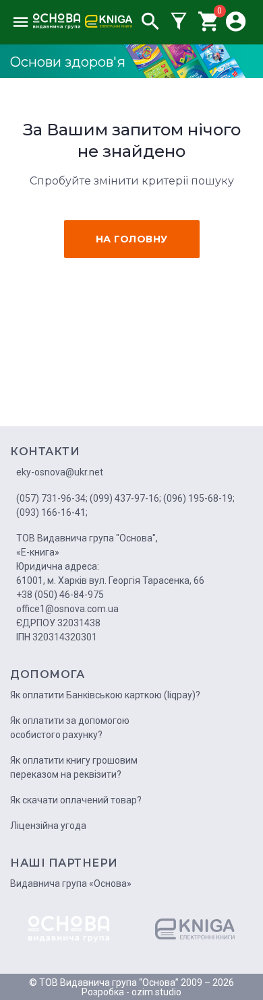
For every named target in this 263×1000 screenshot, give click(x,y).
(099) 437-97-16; (125, 498)
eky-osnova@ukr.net (59, 472)
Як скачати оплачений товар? (76, 800)
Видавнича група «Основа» (71, 883)
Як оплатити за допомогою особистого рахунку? (69, 727)
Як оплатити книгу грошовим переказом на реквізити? (74, 767)
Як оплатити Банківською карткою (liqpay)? (105, 695)
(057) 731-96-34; (52, 498)
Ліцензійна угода (48, 825)
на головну (132, 239)
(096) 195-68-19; (199, 498)
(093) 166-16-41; (52, 512)
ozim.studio (156, 992)
